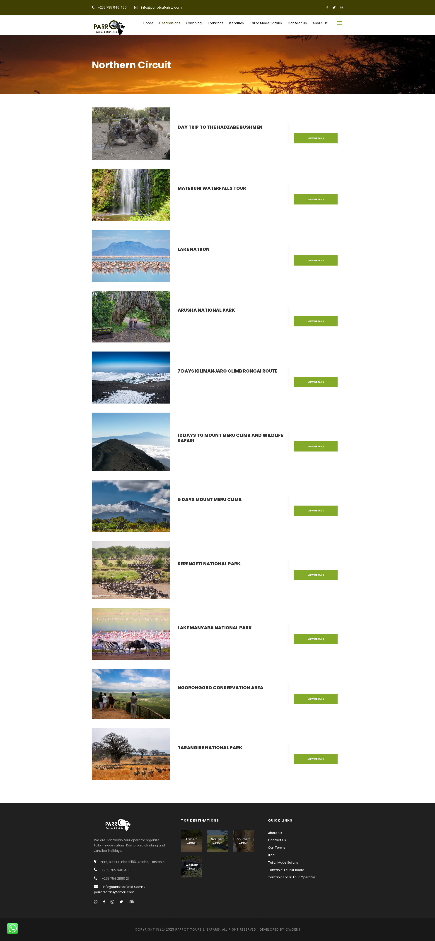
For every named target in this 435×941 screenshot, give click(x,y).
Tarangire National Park (210, 747)
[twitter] (334, 7)
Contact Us (297, 23)
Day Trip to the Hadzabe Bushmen (220, 127)
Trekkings (216, 23)
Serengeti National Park (209, 564)
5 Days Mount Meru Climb (210, 499)
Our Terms (276, 847)
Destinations (169, 23)
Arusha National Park (206, 310)
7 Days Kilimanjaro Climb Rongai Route (228, 371)
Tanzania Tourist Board (286, 870)
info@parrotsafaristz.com (161, 7)
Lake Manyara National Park (215, 628)
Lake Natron (194, 249)
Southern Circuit (243, 841)
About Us (320, 23)
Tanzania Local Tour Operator (291, 877)
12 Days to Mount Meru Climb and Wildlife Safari (230, 438)
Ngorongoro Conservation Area (220, 687)
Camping (194, 23)
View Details (316, 138)
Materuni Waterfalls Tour (212, 188)
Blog (271, 855)
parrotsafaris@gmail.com (114, 892)
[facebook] (327, 7)
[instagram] (342, 7)
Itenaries (236, 23)
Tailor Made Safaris (266, 23)
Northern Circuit (217, 841)
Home (148, 23)
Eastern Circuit (191, 841)
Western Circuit (192, 867)
